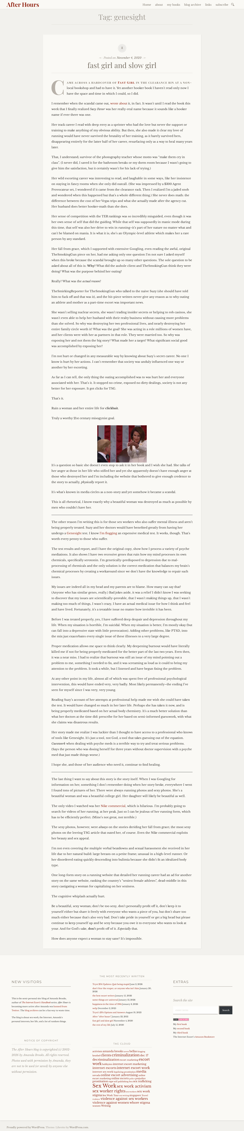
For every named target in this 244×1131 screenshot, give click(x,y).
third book (182, 1032)
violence (96, 1099)
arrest (126, 1051)
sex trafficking (142, 1081)
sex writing (124, 1095)
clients (106, 1055)
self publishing (121, 1081)
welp (94, 1008)
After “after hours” (101, 1016)
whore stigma (140, 1102)
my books (173, 4)
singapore (135, 1095)
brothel (96, 1055)
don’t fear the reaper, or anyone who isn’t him (115, 988)
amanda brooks (113, 1051)
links (208, 4)
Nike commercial (113, 806)
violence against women (110, 1102)
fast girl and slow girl (122, 65)
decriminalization (105, 1059)
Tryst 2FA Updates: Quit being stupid (111, 984)
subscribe (222, 4)
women (96, 1106)
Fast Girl (126, 82)
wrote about (118, 103)
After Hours (23, 4)
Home (147, 4)
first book (182, 1024)
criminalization (126, 1055)
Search (225, 1010)
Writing (106, 1105)
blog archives (31, 1010)
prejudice (140, 1078)
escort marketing (129, 1060)
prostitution (100, 1081)
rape (111, 1081)
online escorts (120, 1078)
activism (97, 1051)
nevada (96, 1075)
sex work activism (134, 1086)
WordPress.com (78, 1127)
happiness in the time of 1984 (107, 1004)
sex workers (131, 1092)
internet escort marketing (129, 1064)
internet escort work (133, 1068)
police (132, 1079)
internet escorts (104, 1068)
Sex (131, 1081)
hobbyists (107, 1064)
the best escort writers (103, 995)
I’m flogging (108, 533)
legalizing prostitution (125, 1072)
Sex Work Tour (110, 1095)
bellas (133, 1051)
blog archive (192, 4)
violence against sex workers (124, 1099)
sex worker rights (108, 1091)
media (141, 1071)
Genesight (74, 533)
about (159, 4)
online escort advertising (119, 1075)
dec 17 (144, 1055)
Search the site (183, 1000)
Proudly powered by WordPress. (26, 1127)
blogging (141, 1051)
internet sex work (102, 1071)
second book (183, 1028)
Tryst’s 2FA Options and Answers (108, 1012)
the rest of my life (101, 1025)
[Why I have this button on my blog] (181, 1020)
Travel (145, 1095)
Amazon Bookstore (205, 1037)
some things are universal (105, 1000)
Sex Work (104, 1086)
